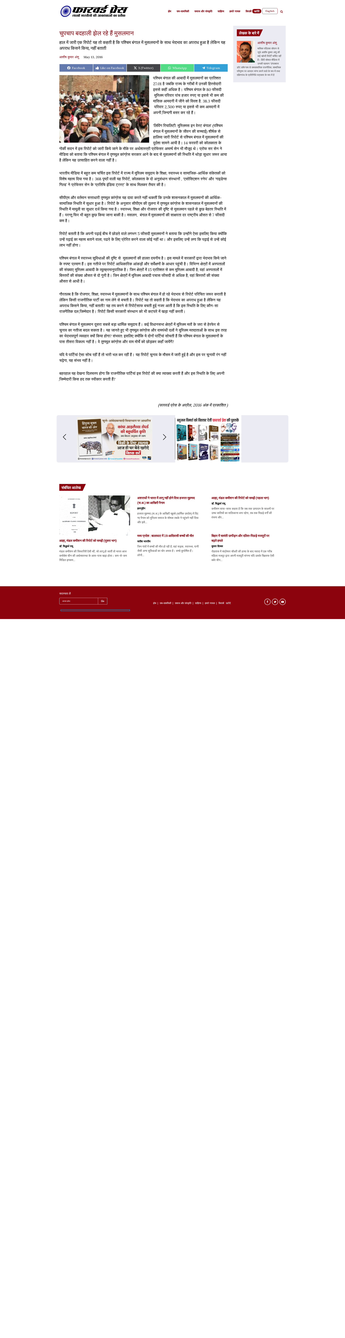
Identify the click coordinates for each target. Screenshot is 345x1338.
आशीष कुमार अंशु (69, 57)
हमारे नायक (234, 11)
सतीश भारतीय (143, 541)
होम (169, 11)
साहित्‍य (221, 11)
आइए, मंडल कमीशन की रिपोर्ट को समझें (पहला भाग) (240, 498)
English (269, 11)
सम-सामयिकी (183, 11)
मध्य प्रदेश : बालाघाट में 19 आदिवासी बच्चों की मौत (165, 535)
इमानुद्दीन (141, 508)
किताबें (248, 11)
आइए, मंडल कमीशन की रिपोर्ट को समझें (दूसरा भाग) (88, 540)
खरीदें (256, 11)
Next (168, 437)
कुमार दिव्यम (217, 546)
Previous (61, 437)
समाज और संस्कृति (203, 11)
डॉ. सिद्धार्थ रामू (66, 546)
